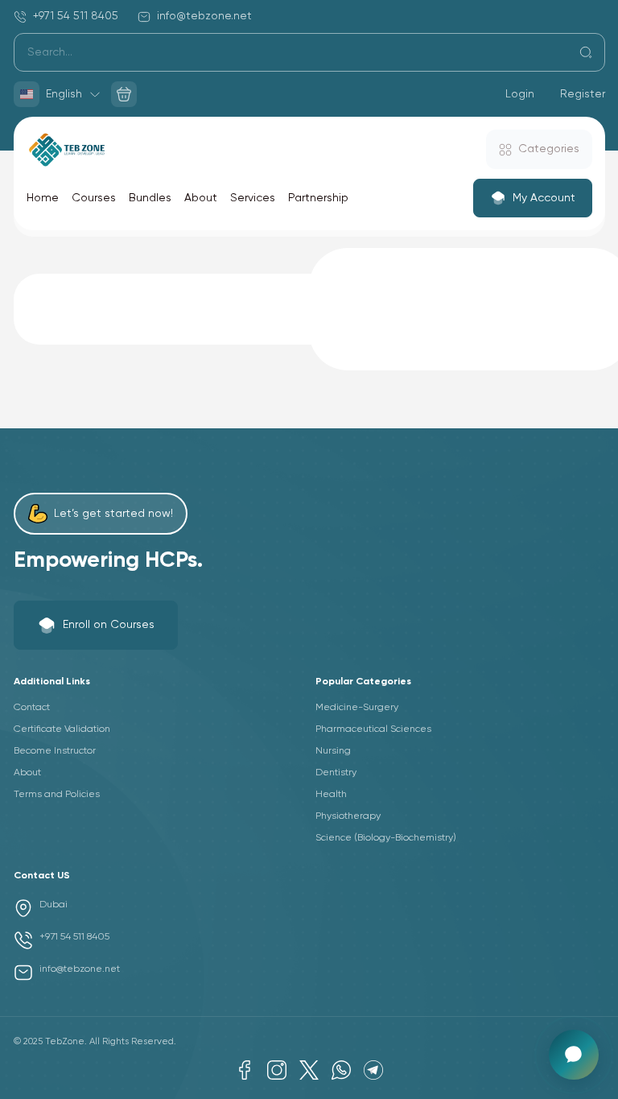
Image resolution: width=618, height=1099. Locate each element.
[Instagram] (276, 1070)
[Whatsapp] (341, 1070)
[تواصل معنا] (574, 1055)
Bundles (150, 198)
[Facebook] (244, 1070)
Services (252, 198)
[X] (309, 1070)
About (200, 198)
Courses (94, 198)
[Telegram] (373, 1070)
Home (43, 198)
